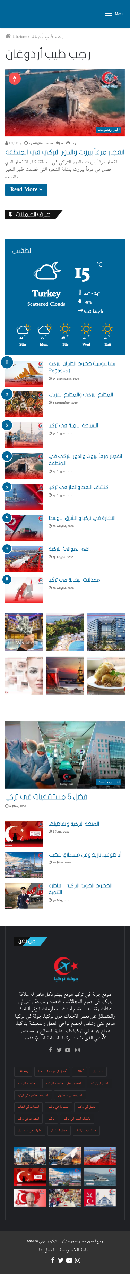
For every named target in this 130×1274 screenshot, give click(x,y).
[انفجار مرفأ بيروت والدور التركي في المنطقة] (24, 466)
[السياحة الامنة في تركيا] (24, 435)
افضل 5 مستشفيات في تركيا (47, 797)
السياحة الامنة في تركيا (73, 425)
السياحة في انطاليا (28, 1107)
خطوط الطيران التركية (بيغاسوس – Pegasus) (83, 367)
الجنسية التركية (27, 1083)
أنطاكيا (79, 1071)
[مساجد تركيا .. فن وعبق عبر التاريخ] (65, 1156)
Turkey (23, 1071)
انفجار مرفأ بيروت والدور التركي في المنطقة (64, 152)
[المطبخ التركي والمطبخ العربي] (24, 404)
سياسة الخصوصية (75, 1250)
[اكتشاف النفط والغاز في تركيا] (24, 497)
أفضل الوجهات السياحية (52, 1071)
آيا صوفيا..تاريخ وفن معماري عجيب (85, 854)
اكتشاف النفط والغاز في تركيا (79, 487)
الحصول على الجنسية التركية (63, 1083)
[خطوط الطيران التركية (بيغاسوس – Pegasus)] (24, 374)
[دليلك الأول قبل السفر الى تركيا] (30, 1156)
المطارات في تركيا (28, 1118)
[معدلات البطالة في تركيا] (24, 590)
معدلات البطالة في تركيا (74, 579)
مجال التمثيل (59, 1130)
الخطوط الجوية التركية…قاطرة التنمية (80, 889)
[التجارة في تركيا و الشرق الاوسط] (24, 528)
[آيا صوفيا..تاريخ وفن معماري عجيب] (24, 865)
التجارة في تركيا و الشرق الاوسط (82, 518)
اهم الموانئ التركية (69, 549)
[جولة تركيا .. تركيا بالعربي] (15, 13)
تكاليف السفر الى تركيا (77, 1118)
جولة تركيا (14, 143)
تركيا (51, 1118)
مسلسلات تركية (86, 1130)
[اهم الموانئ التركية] (24, 559)
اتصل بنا (46, 1250)
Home (19, 37)
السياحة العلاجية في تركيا (33, 1095)
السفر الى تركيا (99, 1083)
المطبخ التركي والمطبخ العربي (81, 394)
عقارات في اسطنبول (30, 1130)
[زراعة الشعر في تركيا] (30, 1198)
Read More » (26, 190)
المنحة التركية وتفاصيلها (74, 823)
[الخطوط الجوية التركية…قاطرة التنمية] (24, 896)
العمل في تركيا (86, 1107)
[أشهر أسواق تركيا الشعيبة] (65, 1198)
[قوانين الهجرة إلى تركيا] (100, 1198)
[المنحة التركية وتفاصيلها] (24, 834)
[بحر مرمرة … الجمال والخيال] (100, 1177)
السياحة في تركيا (58, 1107)
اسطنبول (98, 1071)
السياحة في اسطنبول (70, 1095)
